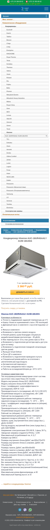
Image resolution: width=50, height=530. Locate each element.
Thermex (9, 67)
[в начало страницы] (47, 525)
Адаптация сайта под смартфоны (21, 525)
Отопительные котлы (11, 214)
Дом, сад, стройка (20, 504)
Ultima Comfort (11, 156)
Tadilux (9, 37)
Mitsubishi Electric (12, 95)
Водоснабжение (39, 502)
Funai (8, 170)
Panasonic (10, 184)
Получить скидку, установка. (13, 308)
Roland (9, 78)
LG (7, 197)
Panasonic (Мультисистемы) (16, 187)
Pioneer (9, 91)
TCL (8, 139)
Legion (9, 167)
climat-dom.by (18, 520)
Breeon (9, 40)
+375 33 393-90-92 (35, 1)
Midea (9, 102)
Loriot (8, 163)
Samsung (10, 194)
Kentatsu (9, 64)
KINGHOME (10, 54)
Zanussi (9, 122)
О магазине (33, 504)
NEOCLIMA (10, 177)
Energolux (10, 50)
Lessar (9, 115)
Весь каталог (8, 19)
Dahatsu (9, 143)
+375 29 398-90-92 (16, 1)
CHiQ (8, 47)
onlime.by (37, 525)
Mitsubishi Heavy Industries (16, 98)
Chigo (9, 43)
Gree (8, 108)
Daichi (9, 33)
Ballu (8, 88)
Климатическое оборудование (14, 23)
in (3, 522)
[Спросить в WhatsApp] (30, 509)
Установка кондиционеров (14, 224)
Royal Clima (11, 105)
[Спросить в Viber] (25, 509)
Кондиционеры (10, 26)
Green (9, 125)
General (9, 201)
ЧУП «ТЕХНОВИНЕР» (24, 515)
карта (31, 497)
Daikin (9, 180)
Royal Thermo (11, 57)
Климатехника (8, 502)
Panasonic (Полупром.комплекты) (18, 190)
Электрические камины (13, 211)
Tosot (8, 129)
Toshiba (9, 204)
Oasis (8, 146)
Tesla (8, 60)
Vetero (9, 71)
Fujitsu (9, 84)
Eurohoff (9, 30)
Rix (8, 81)
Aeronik (9, 149)
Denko (9, 153)
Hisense (9, 132)
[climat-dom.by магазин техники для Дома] (25, 9)
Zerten (9, 160)
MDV (8, 112)
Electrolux (10, 208)
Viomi (8, 74)
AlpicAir (9, 119)
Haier (8, 173)
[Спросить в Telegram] (19, 509)
